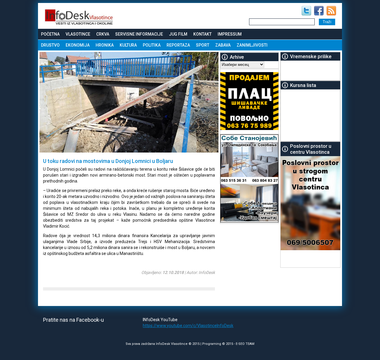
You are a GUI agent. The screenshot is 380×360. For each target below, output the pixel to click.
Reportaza (178, 45)
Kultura (128, 45)
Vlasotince (78, 34)
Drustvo (50, 45)
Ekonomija (78, 45)
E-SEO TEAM (245, 344)
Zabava (223, 45)
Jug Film (178, 34)
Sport (202, 45)
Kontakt (202, 34)
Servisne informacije (139, 34)
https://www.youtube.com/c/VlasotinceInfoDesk (188, 325)
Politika (152, 45)
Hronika (105, 45)
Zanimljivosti (252, 45)
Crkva (102, 34)
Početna (50, 34)
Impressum (230, 34)
